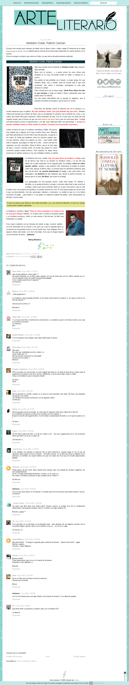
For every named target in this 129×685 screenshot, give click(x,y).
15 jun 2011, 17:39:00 (25, 431)
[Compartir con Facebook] (38, 256)
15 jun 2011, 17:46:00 (31, 449)
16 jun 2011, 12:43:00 (25, 575)
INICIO (17, 3)
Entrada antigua (79, 656)
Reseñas (26, 256)
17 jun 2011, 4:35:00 (27, 593)
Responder (16, 285)
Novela (19, 256)
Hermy (14, 409)
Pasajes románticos (20, 369)
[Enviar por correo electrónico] (31, 256)
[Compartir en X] (36, 256)
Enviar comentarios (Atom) (26, 661)
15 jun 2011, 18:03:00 (28, 467)
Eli (13, 606)
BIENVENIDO (31, 3)
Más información (99, 683)
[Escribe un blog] (34, 256)
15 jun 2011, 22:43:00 (26, 555)
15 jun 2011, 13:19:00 (29, 317)
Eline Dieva (16, 347)
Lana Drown (17, 449)
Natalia (76, 680)
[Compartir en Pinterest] (41, 256)
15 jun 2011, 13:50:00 (32, 335)
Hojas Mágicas (18, 539)
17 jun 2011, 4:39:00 (22, 606)
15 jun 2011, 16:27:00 (26, 409)
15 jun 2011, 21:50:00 (33, 503)
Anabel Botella (18, 335)
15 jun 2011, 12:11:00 (29, 271)
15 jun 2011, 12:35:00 (26, 291)
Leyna (14, 431)
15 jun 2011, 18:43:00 (28, 489)
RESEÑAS (47, 3)
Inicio (48, 656)
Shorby (15, 555)
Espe (14, 575)
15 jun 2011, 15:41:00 (25, 391)
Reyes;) (15, 291)
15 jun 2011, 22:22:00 (23, 521)
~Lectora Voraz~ (18, 503)
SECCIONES (81, 3)
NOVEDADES (64, 3)
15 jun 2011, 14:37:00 (30, 347)
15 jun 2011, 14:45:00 (36, 369)
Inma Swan (16, 271)
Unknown (16, 467)
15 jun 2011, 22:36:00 (32, 539)
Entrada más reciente (14, 656)
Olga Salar (16, 317)
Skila (14, 391)
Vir (13, 521)
